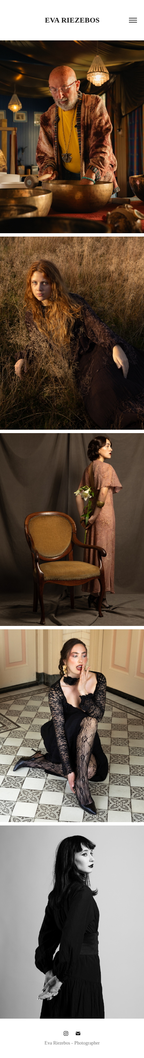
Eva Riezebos (72, 20)
